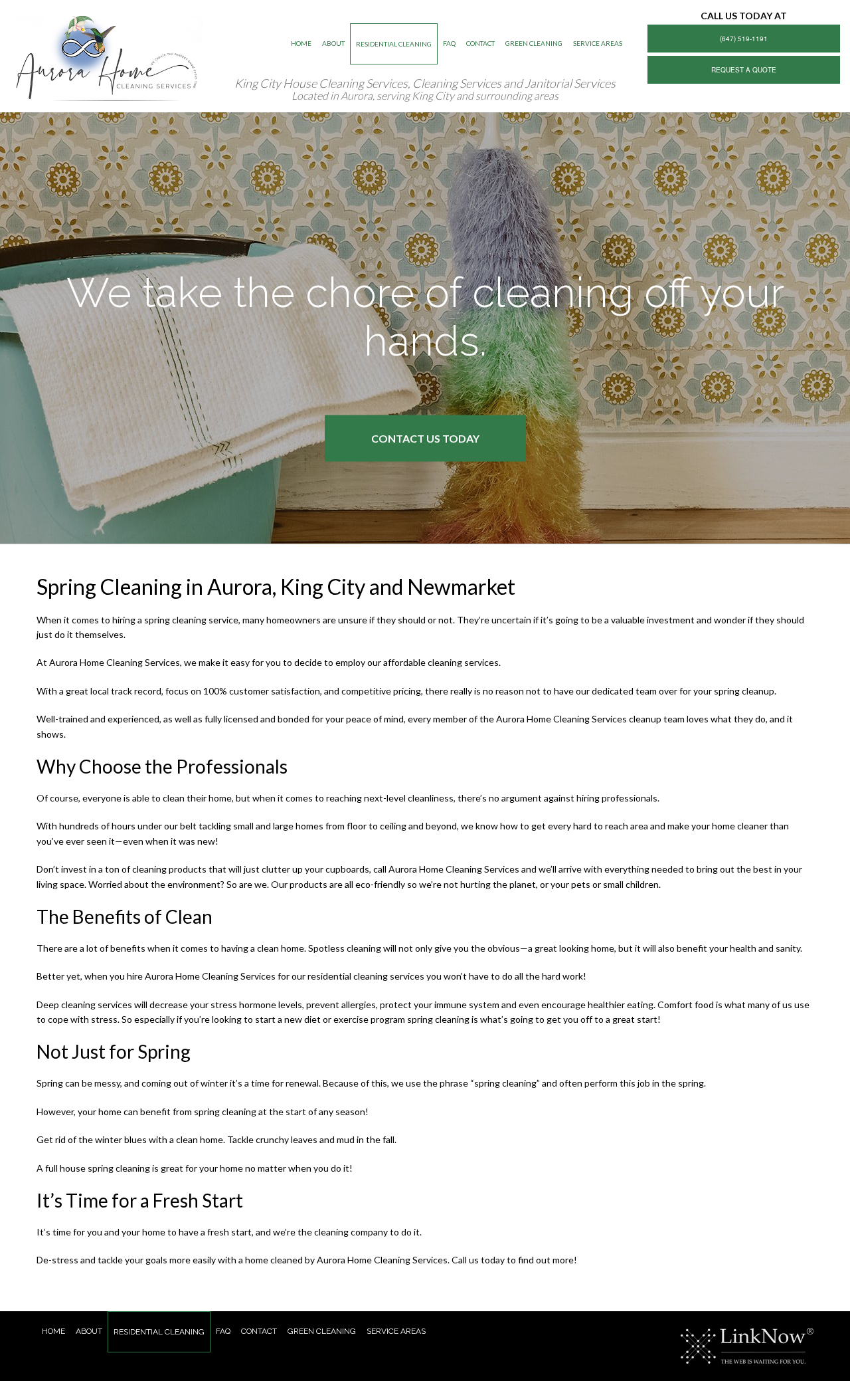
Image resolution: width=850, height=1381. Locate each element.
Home (301, 43)
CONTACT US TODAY (425, 437)
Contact (480, 43)
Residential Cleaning (394, 44)
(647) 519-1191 (744, 38)
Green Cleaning (533, 43)
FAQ (449, 43)
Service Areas (597, 43)
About (333, 43)
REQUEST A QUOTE (743, 69)
